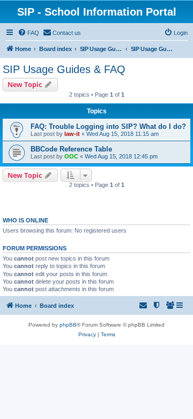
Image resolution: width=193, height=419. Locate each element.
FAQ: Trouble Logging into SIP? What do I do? (108, 126)
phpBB (68, 325)
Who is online (25, 220)
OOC (71, 156)
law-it (72, 134)
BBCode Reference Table (71, 149)
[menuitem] (28, 32)
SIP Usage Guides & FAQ (64, 69)
